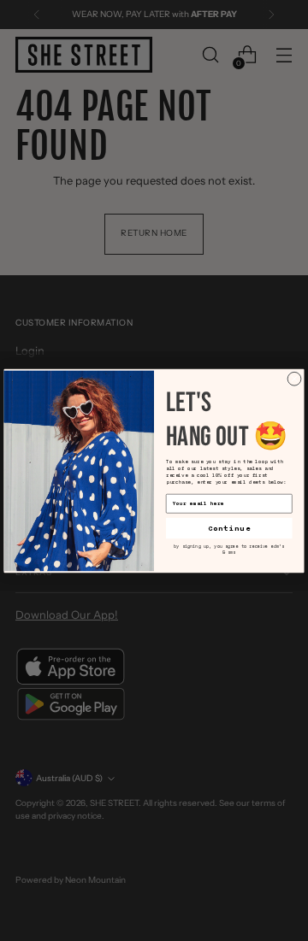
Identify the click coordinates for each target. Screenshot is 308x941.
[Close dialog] (294, 378)
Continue (229, 528)
